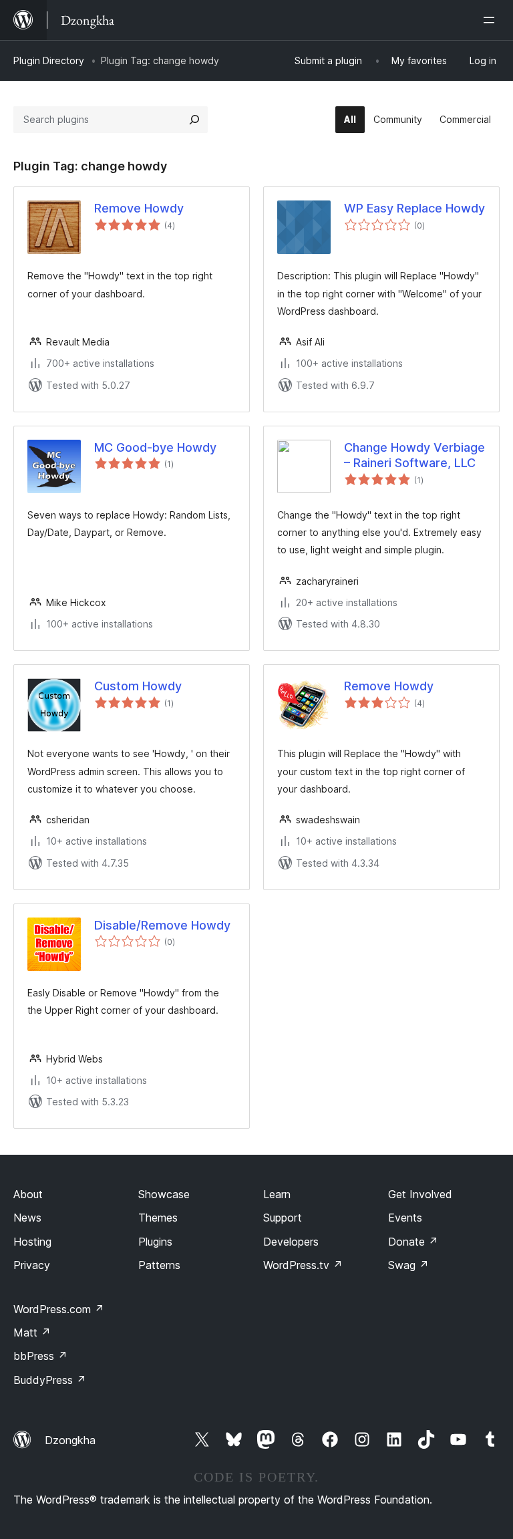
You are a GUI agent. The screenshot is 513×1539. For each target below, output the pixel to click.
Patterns (159, 1265)
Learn (277, 1194)
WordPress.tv (303, 1265)
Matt (32, 1332)
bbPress (40, 1356)
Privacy (31, 1265)
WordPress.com (58, 1309)
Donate (413, 1241)
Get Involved (420, 1194)
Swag (408, 1265)
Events (405, 1217)
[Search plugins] (194, 119)
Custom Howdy (138, 686)
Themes (158, 1217)
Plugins (155, 1241)
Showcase (164, 1194)
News (27, 1217)
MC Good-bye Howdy (155, 447)
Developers (291, 1241)
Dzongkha (70, 1440)
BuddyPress (49, 1380)
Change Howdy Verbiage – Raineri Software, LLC (414, 455)
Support (282, 1217)
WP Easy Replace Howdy (414, 208)
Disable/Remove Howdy (162, 925)
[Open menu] (491, 20)
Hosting (32, 1241)
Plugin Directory (48, 60)
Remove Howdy (139, 208)
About (28, 1194)
